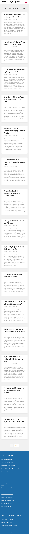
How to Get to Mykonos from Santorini (10, 468)
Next (16, 445)
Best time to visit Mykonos (7, 459)
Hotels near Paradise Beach (7, 500)
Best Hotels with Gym (6, 506)
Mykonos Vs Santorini (6, 471)
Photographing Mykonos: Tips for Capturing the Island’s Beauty (14, 390)
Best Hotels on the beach (7, 497)
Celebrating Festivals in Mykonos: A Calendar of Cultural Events (12, 193)
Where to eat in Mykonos (7, 519)
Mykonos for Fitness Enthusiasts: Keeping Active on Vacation (14, 130)
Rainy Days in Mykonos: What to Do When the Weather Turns (14, 99)
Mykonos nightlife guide (6, 522)
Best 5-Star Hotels (5, 490)
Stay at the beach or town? (7, 462)
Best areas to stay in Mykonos (8, 465)
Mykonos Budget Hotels (6, 487)
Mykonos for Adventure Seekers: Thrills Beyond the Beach (13, 359)
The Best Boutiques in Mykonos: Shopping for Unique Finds (14, 162)
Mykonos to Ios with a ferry (7, 474)
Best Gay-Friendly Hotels (7, 503)
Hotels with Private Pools (7, 494)
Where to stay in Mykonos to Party (9, 525)
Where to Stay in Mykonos (10, 2)
